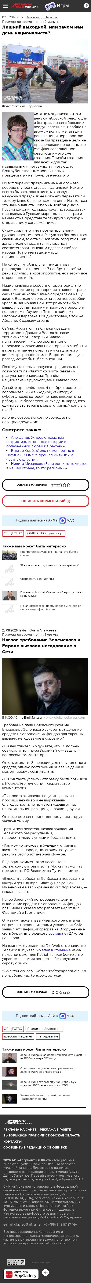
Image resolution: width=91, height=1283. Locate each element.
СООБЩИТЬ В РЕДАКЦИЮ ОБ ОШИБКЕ (35, 1147)
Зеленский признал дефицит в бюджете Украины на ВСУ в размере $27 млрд (52, 1056)
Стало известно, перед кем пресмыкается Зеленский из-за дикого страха (47, 1070)
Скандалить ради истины (37, 578)
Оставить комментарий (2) (45, 501)
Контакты (12, 1141)
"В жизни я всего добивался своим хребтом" (49, 565)
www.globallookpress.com (65, 718)
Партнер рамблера (40, 1262)
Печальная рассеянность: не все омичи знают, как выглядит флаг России (50, 607)
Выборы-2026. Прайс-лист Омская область (41, 1135)
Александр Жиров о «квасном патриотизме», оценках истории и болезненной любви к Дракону (36, 442)
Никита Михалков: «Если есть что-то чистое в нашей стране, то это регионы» (46, 466)
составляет (58, 933)
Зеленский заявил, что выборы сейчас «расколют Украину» (45, 1097)
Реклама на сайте (19, 1129)
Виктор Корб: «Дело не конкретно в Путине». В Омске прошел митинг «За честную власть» (40, 455)
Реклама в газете (55, 1129)
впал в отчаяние (56, 950)
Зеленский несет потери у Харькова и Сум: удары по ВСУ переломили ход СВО (48, 1083)
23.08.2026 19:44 (14, 630)
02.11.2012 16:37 (12, 17)
